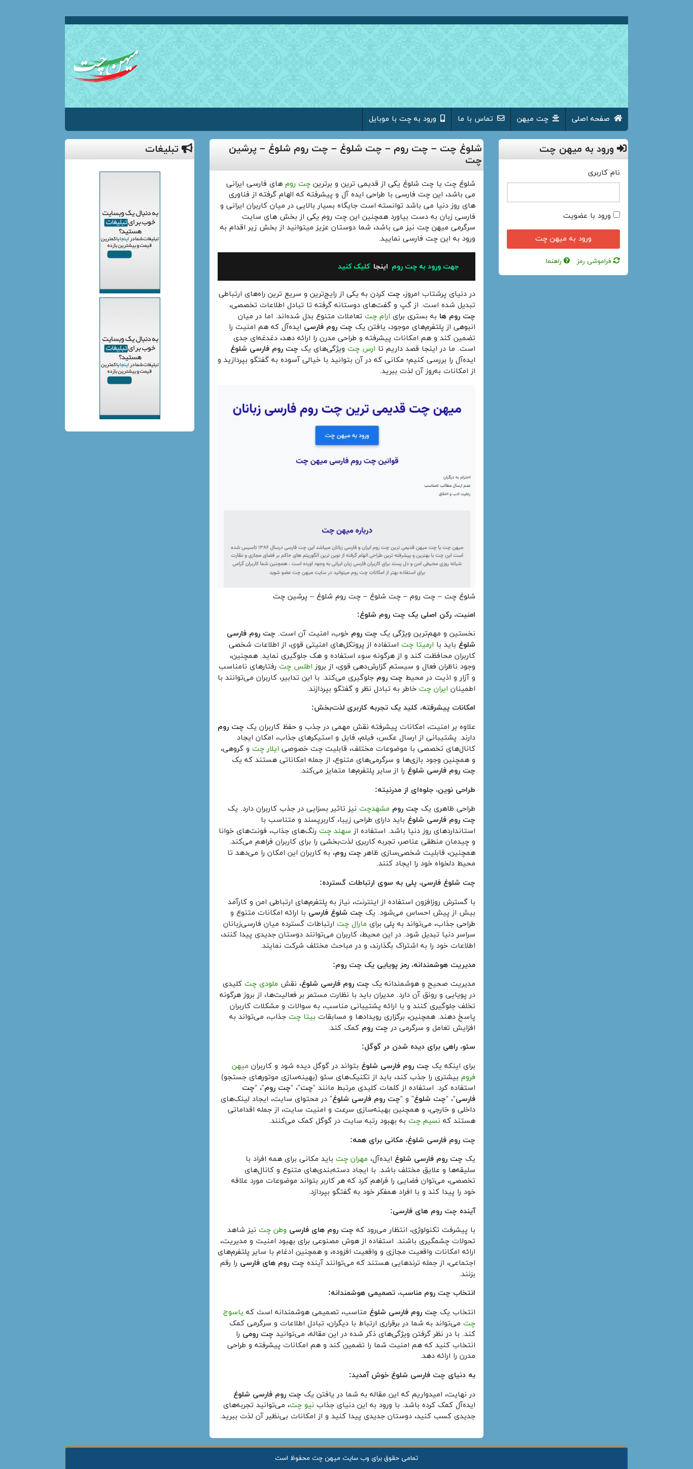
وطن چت (273, 1230)
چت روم (297, 184)
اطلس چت (296, 666)
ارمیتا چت (417, 645)
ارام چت (377, 316)
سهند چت (335, 831)
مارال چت (352, 924)
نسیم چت (424, 1121)
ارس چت (361, 349)
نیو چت (302, 1405)
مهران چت (352, 1159)
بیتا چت (302, 1017)
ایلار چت (265, 749)
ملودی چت (261, 984)
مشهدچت (374, 809)
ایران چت (433, 689)
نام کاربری (604, 173)
